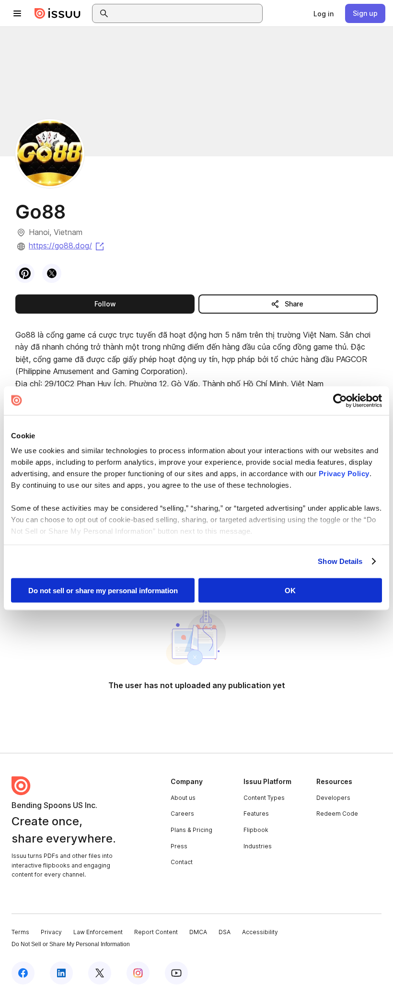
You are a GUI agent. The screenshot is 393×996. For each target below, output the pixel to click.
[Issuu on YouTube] (176, 972)
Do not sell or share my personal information (103, 590)
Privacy (51, 932)
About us (183, 797)
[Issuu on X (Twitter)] (99, 972)
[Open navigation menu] (17, 13)
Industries (257, 846)
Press (179, 846)
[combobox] (186, 13)
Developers (333, 797)
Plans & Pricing (191, 829)
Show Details (340, 561)
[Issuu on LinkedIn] (61, 972)
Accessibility (260, 932)
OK (290, 590)
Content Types (264, 797)
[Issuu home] (57, 13)
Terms (20, 932)
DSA (225, 932)
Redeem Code (337, 813)
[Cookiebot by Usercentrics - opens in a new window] (340, 400)
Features (256, 813)
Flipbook (255, 829)
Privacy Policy (344, 473)
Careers (182, 813)
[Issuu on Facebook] (23, 972)
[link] (323, 13)
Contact (182, 862)
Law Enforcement (98, 932)
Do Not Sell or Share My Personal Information (71, 944)
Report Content (156, 932)
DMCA (198, 932)
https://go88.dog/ (67, 245)
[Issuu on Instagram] (138, 972)
